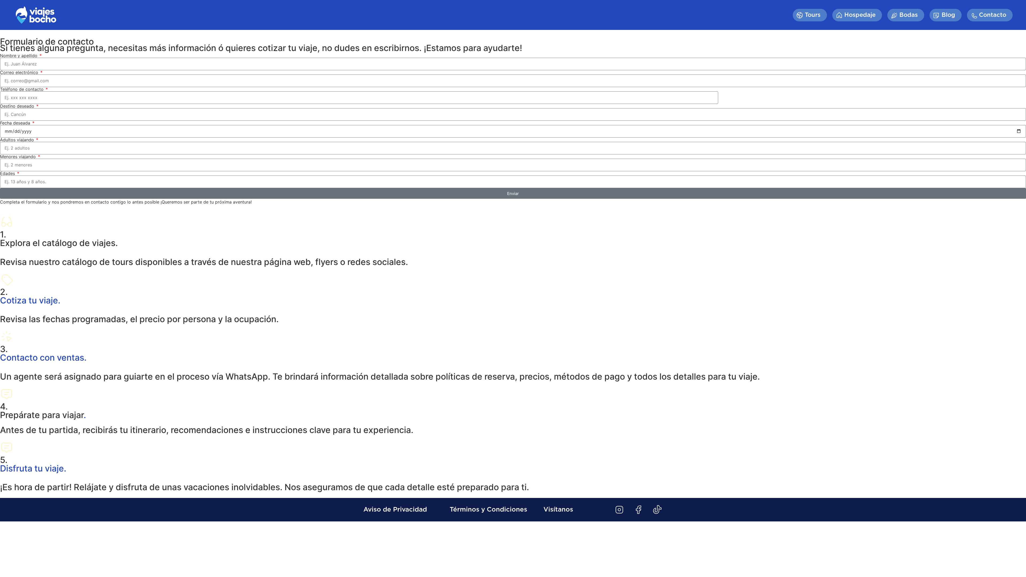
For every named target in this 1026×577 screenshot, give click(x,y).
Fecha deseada (16, 123)
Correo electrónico (20, 72)
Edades (8, 173)
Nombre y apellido (19, 55)
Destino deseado (18, 106)
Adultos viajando (17, 140)
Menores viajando (18, 156)
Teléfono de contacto (22, 89)
